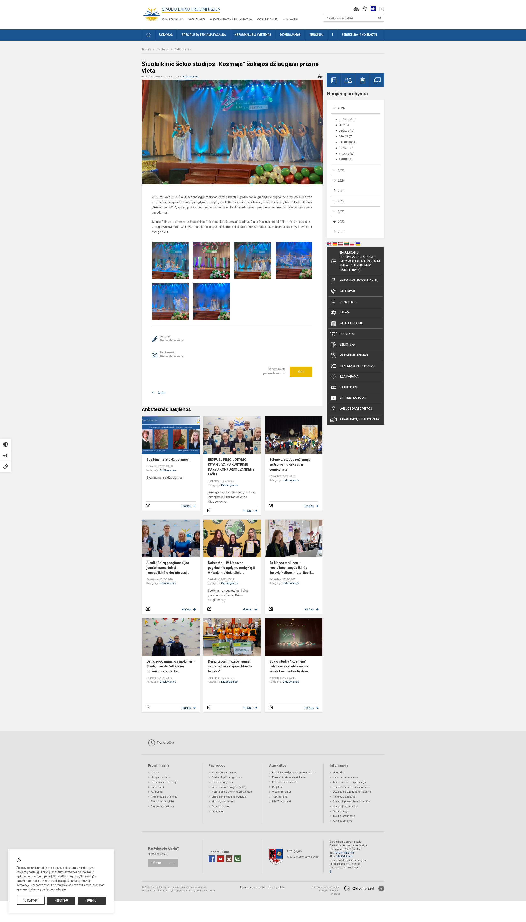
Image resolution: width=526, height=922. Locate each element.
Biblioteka (347, 344)
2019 (341, 232)
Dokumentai (348, 301)
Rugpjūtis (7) (347, 119)
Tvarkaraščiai (165, 742)
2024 (341, 180)
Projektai (347, 333)
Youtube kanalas (353, 398)
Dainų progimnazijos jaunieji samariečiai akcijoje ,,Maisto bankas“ (230, 666)
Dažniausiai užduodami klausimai (352, 791)
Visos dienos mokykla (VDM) (229, 787)
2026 (341, 108)
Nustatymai (30, 900)
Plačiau (186, 506)
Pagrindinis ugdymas (224, 772)
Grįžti (161, 393)
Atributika (157, 791)
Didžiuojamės (183, 49)
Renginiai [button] (316, 34)
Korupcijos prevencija (346, 806)
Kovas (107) (346, 148)
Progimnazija (267, 19)
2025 (341, 170)
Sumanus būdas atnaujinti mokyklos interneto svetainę (326, 890)
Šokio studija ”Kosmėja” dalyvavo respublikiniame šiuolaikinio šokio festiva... (289, 666)
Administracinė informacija (231, 19)
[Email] (237, 858)
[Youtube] (220, 858)
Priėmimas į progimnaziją (359, 280)
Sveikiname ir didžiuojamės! (167, 460)
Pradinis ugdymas (222, 782)
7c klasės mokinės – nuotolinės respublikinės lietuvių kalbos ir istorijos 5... (291, 568)
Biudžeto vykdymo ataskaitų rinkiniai (293, 772)
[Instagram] (229, 858)
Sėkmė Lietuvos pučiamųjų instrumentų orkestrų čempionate (289, 464)
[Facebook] (212, 858)
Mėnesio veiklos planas (357, 365)
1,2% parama (349, 376)
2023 (341, 191)
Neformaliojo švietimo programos (232, 791)
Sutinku (92, 900)
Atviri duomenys (342, 820)
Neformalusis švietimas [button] (253, 34)
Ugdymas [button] (166, 34)
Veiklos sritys (172, 19)
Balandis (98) (347, 142)
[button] (356, 8)
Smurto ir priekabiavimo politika (351, 801)
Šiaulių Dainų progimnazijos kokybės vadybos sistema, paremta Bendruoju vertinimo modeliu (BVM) (360, 261)
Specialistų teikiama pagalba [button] (204, 34)
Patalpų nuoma (351, 323)
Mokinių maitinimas (354, 355)
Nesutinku (61, 900)
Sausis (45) (345, 159)
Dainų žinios (348, 387)
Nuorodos (339, 772)
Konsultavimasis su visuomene (351, 787)
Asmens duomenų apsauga (349, 782)
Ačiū (301, 372)
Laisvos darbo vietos (356, 408)
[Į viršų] (381, 888)
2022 (341, 201)
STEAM (345, 312)
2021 (341, 211)
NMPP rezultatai (281, 801)
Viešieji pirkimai (281, 791)
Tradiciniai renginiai (162, 801)
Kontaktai (290, 19)
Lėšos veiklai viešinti (284, 782)
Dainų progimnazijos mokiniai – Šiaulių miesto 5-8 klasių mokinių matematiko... (170, 666)
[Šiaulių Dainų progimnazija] (152, 14)
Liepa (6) (344, 125)
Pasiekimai (347, 291)
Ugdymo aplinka (161, 777)
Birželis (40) (346, 130)
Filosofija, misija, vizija (164, 782)
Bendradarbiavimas (162, 806)
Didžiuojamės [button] (290, 34)
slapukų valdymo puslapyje (48, 889)
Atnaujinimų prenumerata (359, 419)
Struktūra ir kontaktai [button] (359, 34)
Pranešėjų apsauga (344, 796)
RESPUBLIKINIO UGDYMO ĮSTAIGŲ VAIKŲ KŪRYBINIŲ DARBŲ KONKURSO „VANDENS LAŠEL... (231, 467)
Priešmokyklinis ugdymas (227, 777)
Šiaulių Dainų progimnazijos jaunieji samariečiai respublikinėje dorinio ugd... (167, 568)
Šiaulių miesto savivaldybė (302, 856)
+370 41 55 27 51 (344, 852)
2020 (341, 221)
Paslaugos (196, 19)
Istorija (155, 772)
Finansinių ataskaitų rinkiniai (288, 777)
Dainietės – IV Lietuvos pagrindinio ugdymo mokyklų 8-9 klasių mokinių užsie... (232, 568)
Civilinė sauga (341, 811)
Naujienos (163, 49)
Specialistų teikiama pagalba (229, 796)
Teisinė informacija (344, 816)
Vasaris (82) (346, 153)
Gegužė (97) (346, 136)
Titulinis (146, 49)
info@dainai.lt (344, 856)
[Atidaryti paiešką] (379, 18)
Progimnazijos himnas (164, 796)
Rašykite (156, 863)
